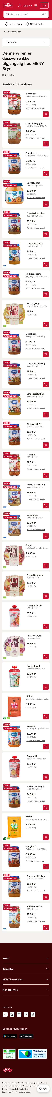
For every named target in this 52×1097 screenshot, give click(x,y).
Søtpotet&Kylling (35, 393)
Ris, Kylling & (33, 666)
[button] (26, 42)
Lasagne (31, 454)
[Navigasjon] (36, 5)
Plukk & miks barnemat (35, 108)
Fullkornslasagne (35, 786)
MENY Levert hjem (13, 979)
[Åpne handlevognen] (44, 5)
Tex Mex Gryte (34, 635)
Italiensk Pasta (34, 906)
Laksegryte (32, 515)
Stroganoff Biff (34, 424)
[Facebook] (5, 1014)
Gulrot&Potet (33, 182)
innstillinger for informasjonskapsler (16, 1092)
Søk (43, 14)
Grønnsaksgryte (34, 123)
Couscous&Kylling (36, 363)
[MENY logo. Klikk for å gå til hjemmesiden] (8, 5)
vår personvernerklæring (18, 1086)
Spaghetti (31, 93)
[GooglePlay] (10, 1036)
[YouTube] (19, 1014)
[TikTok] (33, 1014)
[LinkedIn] (26, 1014)
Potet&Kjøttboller (35, 213)
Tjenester (8, 968)
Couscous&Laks (35, 243)
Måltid (29, 696)
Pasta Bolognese (35, 575)
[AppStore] (26, 1036)
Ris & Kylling (33, 303)
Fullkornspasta (33, 273)
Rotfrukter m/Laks (36, 484)
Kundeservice (10, 989)
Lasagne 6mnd (34, 605)
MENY (6, 958)
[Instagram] (12, 1014)
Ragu (28, 545)
